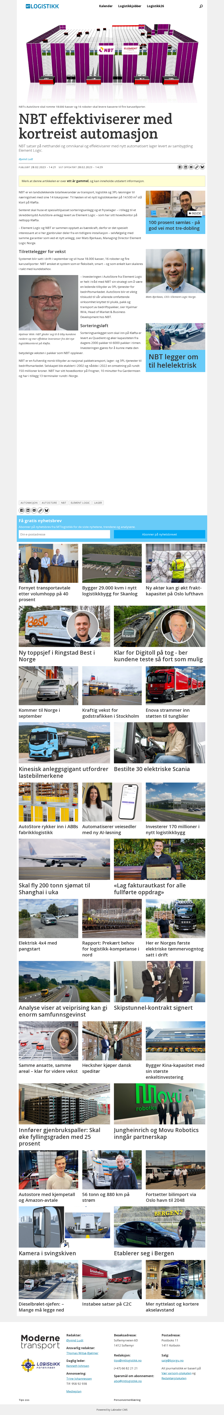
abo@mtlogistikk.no (128, 1381)
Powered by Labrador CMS (112, 1409)
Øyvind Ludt (74, 1340)
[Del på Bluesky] (202, 167)
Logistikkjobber (129, 6)
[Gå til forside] (42, 6)
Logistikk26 (155, 6)
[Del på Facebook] (180, 167)
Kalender (106, 6)
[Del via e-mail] (191, 167)
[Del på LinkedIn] (185, 167)
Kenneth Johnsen (77, 1366)
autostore (49, 502)
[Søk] (201, 6)
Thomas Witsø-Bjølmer (82, 1353)
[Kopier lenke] (196, 167)
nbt (63, 502)
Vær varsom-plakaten (176, 1373)
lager (98, 502)
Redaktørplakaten (174, 1378)
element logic (80, 502)
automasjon (29, 502)
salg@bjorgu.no (173, 1360)
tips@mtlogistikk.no (128, 1360)
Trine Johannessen (79, 1379)
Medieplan (73, 1391)
